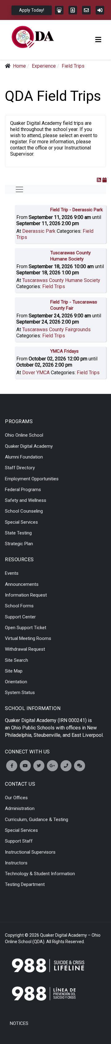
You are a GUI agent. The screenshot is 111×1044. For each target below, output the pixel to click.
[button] (98, 39)
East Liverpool (87, 735)
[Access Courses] (100, 10)
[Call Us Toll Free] (66, 765)
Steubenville (47, 735)
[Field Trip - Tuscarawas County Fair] (33, 303)
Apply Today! (31, 10)
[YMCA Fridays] (33, 352)
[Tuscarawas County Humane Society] (33, 254)
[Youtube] (25, 765)
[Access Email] (86, 10)
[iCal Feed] (104, 180)
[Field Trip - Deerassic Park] (33, 211)
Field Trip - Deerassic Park (76, 209)
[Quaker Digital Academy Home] (33, 37)
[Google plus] (52, 765)
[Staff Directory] (73, 10)
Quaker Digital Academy (30, 720)
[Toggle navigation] (19, 189)
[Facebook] (11, 765)
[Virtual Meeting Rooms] (59, 10)
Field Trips (53, 286)
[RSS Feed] (99, 180)
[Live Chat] (79, 765)
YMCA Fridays (64, 351)
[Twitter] (38, 765)
